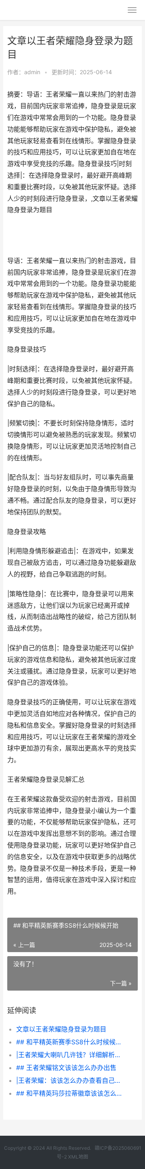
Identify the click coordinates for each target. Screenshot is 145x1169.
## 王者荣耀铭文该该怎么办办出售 (66, 1068)
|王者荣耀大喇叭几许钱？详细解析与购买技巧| (71, 1055)
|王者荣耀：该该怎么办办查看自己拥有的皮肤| (71, 1080)
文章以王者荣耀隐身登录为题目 (61, 1029)
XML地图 (78, 1157)
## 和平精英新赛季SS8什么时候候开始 (71, 1042)
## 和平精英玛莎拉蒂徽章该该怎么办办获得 (71, 1093)
